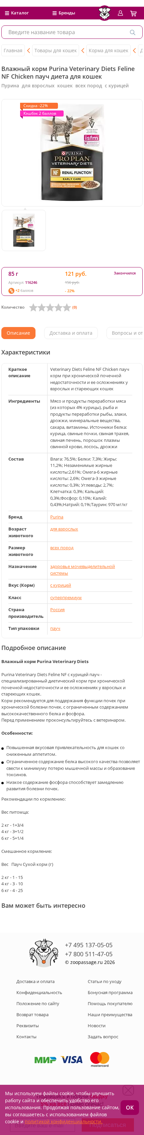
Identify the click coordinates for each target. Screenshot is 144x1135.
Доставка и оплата (35, 981)
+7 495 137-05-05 (89, 945)
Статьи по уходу (105, 981)
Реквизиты (27, 1026)
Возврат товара (32, 1014)
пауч (55, 628)
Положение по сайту (37, 1003)
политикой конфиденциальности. (63, 1121)
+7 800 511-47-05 (89, 954)
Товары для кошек (55, 50)
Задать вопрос (103, 1037)
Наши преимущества (110, 1014)
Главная (13, 50)
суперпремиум (66, 597)
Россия (57, 609)
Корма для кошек (108, 50)
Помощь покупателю (110, 1003)
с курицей (60, 585)
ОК (130, 1107)
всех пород (61, 548)
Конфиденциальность (39, 992)
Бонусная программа (110, 992)
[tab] (18, 333)
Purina (56, 517)
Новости (96, 1026)
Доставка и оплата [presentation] (71, 333)
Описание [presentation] (18, 333)
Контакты (26, 1037)
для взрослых (64, 529)
